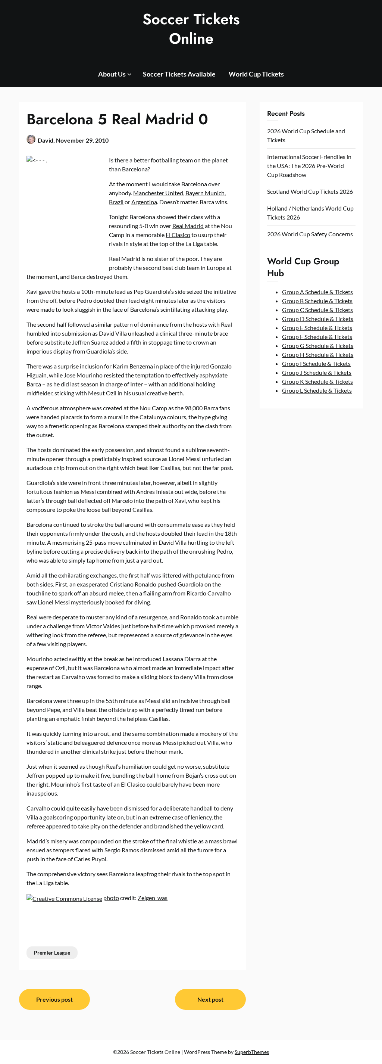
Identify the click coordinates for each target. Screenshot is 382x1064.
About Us (112, 74)
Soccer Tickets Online (191, 28)
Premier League (52, 952)
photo (111, 897)
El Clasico (178, 234)
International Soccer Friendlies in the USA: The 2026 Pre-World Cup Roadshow (309, 165)
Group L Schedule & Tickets (317, 390)
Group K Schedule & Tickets (317, 381)
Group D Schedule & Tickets (317, 318)
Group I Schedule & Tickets (316, 363)
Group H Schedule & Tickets (317, 354)
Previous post (54, 999)
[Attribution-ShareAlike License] (64, 897)
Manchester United (158, 192)
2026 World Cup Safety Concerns (310, 233)
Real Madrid (188, 225)
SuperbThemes (252, 1052)
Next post (210, 999)
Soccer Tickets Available (179, 74)
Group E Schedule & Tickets (317, 327)
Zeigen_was (152, 897)
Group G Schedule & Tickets (317, 345)
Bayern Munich (205, 192)
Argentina (144, 201)
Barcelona (135, 168)
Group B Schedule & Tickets (317, 300)
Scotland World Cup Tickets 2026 (310, 191)
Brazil (116, 201)
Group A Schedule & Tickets (317, 291)
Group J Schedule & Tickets (316, 372)
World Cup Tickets (256, 74)
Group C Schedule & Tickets (317, 309)
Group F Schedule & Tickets (317, 336)
